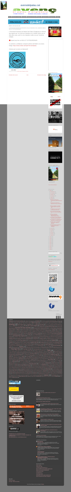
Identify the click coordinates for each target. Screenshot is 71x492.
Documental (11, 343)
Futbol (48, 350)
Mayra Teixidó (16, 358)
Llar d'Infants (56, 355)
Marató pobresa (16, 357)
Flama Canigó (17, 350)
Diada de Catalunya (27, 342)
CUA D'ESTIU (30, 340)
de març (51, 232)
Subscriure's (50, 261)
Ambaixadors (29, 324)
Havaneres (33, 351)
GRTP (27, 351)
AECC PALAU (23, 323)
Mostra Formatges (16, 360)
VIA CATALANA (54, 375)
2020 (50, 190)
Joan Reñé (40, 353)
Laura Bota (31, 355)
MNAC (26, 359)
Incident (26, 352)
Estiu (50, 346)
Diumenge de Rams (59, 342)
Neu (17, 361)
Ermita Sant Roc (40, 345)
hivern (52, 351)
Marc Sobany (26, 357)
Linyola (47, 355)
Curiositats (37, 340)
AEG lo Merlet (28, 323)
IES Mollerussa (11, 352)
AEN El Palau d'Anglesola (21, 71)
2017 (50, 239)
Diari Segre (42, 342)
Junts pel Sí (27, 354)
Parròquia (47, 362)
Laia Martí (23, 355)
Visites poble (33, 376)
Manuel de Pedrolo (54, 356)
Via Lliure (59, 375)
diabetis (22, 342)
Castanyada (14, 333)
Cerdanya (25, 334)
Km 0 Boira (40, 354)
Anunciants (54, 325)
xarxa (52, 376)
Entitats (23, 345)
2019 (50, 236)
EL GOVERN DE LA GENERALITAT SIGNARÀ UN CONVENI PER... (56, 220)
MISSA (58, 358)
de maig (51, 229)
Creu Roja (13, 340)
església (10, 346)
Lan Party (27, 355)
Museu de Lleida (51, 360)
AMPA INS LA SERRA (20, 325)
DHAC (40, 341)
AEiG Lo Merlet (35, 323)
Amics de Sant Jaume (40, 324)
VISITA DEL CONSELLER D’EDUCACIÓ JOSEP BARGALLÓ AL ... (56, 200)
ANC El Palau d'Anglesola (33, 325)
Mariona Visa (45, 357)
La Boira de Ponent (40, 451)
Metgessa (51, 358)
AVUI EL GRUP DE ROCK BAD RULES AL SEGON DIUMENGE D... (55, 212)
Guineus (30, 351)
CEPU (21, 334)
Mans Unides (49, 356)
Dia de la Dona (49, 341)
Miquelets (55, 358)
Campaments (47, 330)
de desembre (52, 191)
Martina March (54, 357)
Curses (53, 340)
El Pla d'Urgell (24, 344)
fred (45, 350)
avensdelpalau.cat (30, 5)
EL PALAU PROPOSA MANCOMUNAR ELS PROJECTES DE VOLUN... (55, 215)
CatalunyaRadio (29, 333)
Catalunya (24, 333)
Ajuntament (12, 324)
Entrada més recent (13, 74)
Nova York (41, 361)
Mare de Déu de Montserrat (34, 357)
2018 (50, 238)
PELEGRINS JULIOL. (40, 442)
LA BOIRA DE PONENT (54, 354)
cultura (34, 340)
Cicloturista (37, 334)
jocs (55, 353)
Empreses (18, 345)
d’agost (51, 197)
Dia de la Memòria (55, 341)
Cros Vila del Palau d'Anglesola (21, 340)
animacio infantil (42, 325)
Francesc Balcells (41, 350)
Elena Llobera (48, 344)
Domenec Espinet (25, 343)
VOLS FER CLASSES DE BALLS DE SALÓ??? (48, 392)
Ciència (41, 334)
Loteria (42, 356)
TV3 (14, 375)
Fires (9, 350)
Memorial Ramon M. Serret (29, 358)
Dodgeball (16, 343)
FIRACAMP (59, 349)
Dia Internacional (17, 342)
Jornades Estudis (12, 354)
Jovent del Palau (18, 354)
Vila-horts (16, 376)
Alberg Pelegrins (20, 324)
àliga (25, 324)
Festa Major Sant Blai (27, 349)
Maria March (41, 357)
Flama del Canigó (23, 350)
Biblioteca (18, 329)
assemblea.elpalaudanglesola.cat (41, 467)
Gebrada (58, 350)
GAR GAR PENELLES (40, 452)
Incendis (22, 352)
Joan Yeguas (51, 353)
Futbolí (54, 350)
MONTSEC (56, 359)
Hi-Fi (42, 351)
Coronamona (28, 337)
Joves (23, 354)
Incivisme (29, 352)
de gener (52, 235)
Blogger (42, 484)
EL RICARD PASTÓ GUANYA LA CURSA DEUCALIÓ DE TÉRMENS (55, 225)
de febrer (52, 233)
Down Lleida (30, 343)
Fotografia (36, 350)
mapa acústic (59, 356)
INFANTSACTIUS (37, 352)
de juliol (51, 198)
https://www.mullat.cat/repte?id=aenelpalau (24, 45)
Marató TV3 (21, 357)
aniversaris (50, 325)
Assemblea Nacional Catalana (50, 326)
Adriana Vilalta (11, 323)
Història (48, 351)
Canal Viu (18, 331)
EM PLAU (60, 344)
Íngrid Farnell (56, 352)
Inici (27, 74)
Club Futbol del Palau (39, 471)
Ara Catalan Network (14, 326)
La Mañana (10, 355)
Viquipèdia (28, 376)
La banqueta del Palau (46, 354)
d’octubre (52, 194)
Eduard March (44, 343)
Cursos (59, 340)
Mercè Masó (44, 358)
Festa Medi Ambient (36, 349)
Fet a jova (52, 349)
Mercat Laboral (40, 358)
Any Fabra (58, 325)
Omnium (60, 361)
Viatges (10, 376)
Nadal (13, 361)
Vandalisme (34, 375)
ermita (36, 345)
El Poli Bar (29, 344)
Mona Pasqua (50, 359)
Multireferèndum (43, 360)
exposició (10, 347)
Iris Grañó (27, 353)
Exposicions (16, 347)
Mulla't (27, 71)
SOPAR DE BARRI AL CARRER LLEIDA (47, 419)
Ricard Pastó (48, 368)
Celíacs (46, 333)
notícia (24, 361)
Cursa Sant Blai (47, 340)
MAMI (45, 356)
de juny (51, 228)
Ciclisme (33, 334)
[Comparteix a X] (13, 69)
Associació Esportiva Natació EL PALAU (40, 327)
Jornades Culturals (59, 353)
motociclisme (30, 360)
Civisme (55, 334)
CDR (43, 333)
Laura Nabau (36, 355)
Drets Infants (35, 343)
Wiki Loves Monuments (48, 376)
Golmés (21, 351)
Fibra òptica (55, 349)
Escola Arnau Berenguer (55, 345)
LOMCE (39, 356)
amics (34, 324)
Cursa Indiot (41, 340)
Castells (18, 333)
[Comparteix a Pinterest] (15, 69)
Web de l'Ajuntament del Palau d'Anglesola (43, 476)
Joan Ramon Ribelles (33, 353)
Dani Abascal (11, 341)
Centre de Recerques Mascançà (56, 333)
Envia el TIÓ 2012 (28, 345)
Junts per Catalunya (32, 354)
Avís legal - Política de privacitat (14, 481)
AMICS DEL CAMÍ (39, 466)
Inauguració (18, 352)
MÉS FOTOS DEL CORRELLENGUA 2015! (43, 401)
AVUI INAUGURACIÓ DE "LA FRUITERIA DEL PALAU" (18, 437)
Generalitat (17, 351)
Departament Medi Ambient (35, 341)
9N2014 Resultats (40, 458)
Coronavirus (35, 337)
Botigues (54, 329)
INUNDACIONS (19, 353)
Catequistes (35, 333)
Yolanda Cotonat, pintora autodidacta (44, 446)
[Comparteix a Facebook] (14, 69)
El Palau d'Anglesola (57, 343)
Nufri (44, 361)
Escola (49, 345)
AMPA (14, 325)
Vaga (31, 375)
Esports (21, 346)
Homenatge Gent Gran (58, 351)
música (59, 360)
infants (33, 352)
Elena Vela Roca (55, 344)
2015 (50, 242)
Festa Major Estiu (15, 349)
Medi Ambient (21, 358)
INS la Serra (10, 353)
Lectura (40, 355)
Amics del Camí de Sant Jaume (55, 324)
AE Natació (17, 323)
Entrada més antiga (41, 74)
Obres (52, 361)
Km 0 (36, 354)
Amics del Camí (40, 441)
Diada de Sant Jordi (34, 342)
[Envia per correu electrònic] (11, 69)
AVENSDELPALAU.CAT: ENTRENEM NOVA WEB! (17, 433)
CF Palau (29, 334)
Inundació (14, 353)
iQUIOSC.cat (23, 353)
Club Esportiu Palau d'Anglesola (19, 335)
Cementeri (49, 333)
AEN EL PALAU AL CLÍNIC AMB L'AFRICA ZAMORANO (50, 414)
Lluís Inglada (28, 356)
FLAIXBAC (13, 350)
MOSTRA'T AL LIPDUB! (24, 360)
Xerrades (56, 376)
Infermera (42, 352)
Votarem (42, 376)
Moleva (29, 359)
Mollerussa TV (45, 359)
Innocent (60, 352)
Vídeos (13, 376)
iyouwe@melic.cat (39, 472)
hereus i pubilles (38, 351)
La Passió (20, 355)
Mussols (10, 361)
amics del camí (47, 324)
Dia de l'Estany (44, 341)
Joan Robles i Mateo (46, 353)
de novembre (52, 193)
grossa (24, 351)
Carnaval (29, 332)
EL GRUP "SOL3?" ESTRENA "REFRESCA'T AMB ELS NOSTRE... (55, 222)
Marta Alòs (50, 357)
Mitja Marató (14, 359)
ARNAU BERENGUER (41, 326)
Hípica (45, 351)
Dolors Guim (20, 343)
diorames (47, 342)
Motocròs (35, 360)
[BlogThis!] (12, 69)
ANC (25, 325)
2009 (50, 249)
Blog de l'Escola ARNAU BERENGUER (42, 470)
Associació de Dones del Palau (23, 327)
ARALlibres (27, 326)
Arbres (36, 326)
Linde (44, 355)
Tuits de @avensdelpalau (52, 184)
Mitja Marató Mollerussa (20, 359)
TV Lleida (11, 375)
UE (22, 375)
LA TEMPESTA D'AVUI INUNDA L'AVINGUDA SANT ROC (55, 209)
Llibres (23, 356)
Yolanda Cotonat (15, 377)
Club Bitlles (58, 334)
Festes (47, 349)
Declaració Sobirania (16, 341)
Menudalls (35, 358)
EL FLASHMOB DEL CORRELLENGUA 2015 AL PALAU (50, 403)
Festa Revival (43, 349)
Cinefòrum (48, 334)
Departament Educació (28, 341)
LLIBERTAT (19, 356)
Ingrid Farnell (50, 352)
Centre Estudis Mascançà (14, 334)
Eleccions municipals (40, 344)
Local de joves (34, 356)
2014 (50, 243)
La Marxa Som (15, 355)
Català (21, 333)
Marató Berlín (10, 357)
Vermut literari (39, 375)
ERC (33, 345)
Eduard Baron (39, 343)
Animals (46, 325)
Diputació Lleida (52, 342)
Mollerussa (33, 359)
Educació (48, 343)
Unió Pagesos (26, 375)
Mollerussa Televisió (39, 359)
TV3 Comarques (18, 375)
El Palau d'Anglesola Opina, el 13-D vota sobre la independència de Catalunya (46, 457)
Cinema (52, 334)
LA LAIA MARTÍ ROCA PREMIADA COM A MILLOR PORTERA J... (55, 218)
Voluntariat (38, 376)
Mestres (48, 358)
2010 (50, 247)
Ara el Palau (20, 326)
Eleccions (33, 344)
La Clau (60, 354)
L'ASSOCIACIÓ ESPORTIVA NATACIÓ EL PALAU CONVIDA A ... (56, 204)
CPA (10, 340)
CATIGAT (39, 333)
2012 (50, 246)
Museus (56, 360)
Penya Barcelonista (33, 363)
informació (46, 352)
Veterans (46, 375)
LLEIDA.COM (15, 356)
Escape (46, 345)
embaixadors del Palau (12, 345)
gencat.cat (13, 351)
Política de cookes (12, 480)
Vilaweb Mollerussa (22, 376)
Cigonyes (45, 334)
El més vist (52, 343)
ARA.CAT (24, 326)
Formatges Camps (30, 350)
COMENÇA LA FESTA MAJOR (41, 435)
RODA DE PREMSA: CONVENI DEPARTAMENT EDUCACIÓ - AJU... (55, 207)
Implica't (15, 352)
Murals (47, 360)
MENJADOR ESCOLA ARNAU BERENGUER (43, 475)
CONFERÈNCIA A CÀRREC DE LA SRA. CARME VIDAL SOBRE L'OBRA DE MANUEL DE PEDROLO (51, 409)
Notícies (27, 361)
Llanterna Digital (51, 355)
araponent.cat (32, 326)
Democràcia (22, 341)
